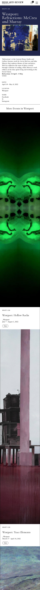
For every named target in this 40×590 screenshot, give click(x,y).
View (5, 326)
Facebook (5, 97)
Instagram (5, 101)
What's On (6, 9)
